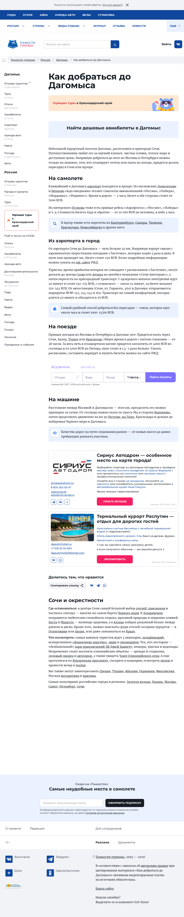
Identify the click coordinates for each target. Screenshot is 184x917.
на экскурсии (135, 481)
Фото (7, 163)
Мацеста (67, 622)
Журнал (99, 26)
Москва (170, 682)
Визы (86, 15)
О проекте (13, 828)
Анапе (79, 631)
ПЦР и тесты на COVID (19, 235)
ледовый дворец (61, 656)
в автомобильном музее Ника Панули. (135, 485)
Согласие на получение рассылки (104, 813)
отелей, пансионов (150, 608)
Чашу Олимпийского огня (139, 656)
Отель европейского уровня (116, 536)
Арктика (89, 676)
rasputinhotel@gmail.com (67, 553)
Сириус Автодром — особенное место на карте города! (134, 458)
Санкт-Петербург (62, 686)
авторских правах (154, 866)
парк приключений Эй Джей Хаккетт (103, 646)
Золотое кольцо (139, 682)
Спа (139, 536)
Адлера (97, 274)
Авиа (44, 15)
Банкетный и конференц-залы (117, 540)
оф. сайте (83, 262)
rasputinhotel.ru (61, 544)
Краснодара (70, 227)
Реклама (102, 842)
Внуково (57, 191)
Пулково (78, 207)
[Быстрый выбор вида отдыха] (84, 26)
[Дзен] (67, 502)
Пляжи (9, 329)
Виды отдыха (68, 26)
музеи (165, 660)
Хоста (53, 622)
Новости (139, 26)
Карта (8, 145)
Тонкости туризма (23, 60)
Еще (173, 26)
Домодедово (166, 186)
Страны (38, 26)
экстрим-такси (154, 473)
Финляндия (165, 671)
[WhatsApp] (60, 560)
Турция (117, 671)
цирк (112, 642)
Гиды (7, 292)
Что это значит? (112, 4)
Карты (8, 299)
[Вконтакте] (60, 502)
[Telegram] (53, 502)
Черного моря (128, 613)
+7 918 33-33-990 (61, 548)
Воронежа (162, 412)
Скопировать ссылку (65, 585)
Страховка (106, 15)
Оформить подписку (124, 803)
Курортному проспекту (90, 660)
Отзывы (119, 26)
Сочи (81, 274)
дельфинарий (153, 637)
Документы (126, 842)
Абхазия (131, 671)
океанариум (129, 642)
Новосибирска (91, 227)
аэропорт (94, 186)
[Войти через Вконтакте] (178, 44)
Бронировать (114, 559)
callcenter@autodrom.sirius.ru (62, 493)
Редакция (37, 828)
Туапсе (73, 339)
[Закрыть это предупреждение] (127, 5)
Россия (13, 26)
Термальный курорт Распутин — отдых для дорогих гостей (135, 519)
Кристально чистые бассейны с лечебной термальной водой (133, 530)
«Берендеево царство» (89, 642)
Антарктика (70, 676)
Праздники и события (19, 344)
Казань (157, 682)
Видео (8, 307)
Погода (9, 322)
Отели (28, 15)
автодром (84, 656)
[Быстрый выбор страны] (49, 26)
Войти (166, 44)
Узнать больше (115, 501)
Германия (147, 671)
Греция (105, 671)
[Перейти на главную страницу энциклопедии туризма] (21, 44)
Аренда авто (65, 15)
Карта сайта (105, 888)
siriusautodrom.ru (62, 483)
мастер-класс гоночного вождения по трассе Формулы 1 (135, 470)
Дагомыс (62, 60)
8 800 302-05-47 (61, 487)
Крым (130, 631)
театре (80, 665)
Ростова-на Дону (121, 417)
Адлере (119, 622)
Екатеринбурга (122, 222)
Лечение (10, 337)
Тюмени (155, 222)
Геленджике (58, 631)
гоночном (130, 473)
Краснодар (94, 339)
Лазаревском (153, 613)
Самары (141, 222)
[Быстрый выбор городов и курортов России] (23, 26)
